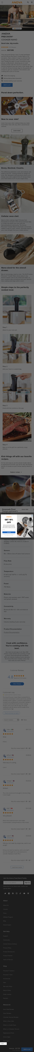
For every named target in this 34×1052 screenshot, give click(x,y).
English (2, 1043)
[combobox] (3, 1043)
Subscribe (9, 532)
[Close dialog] (32, 515)
